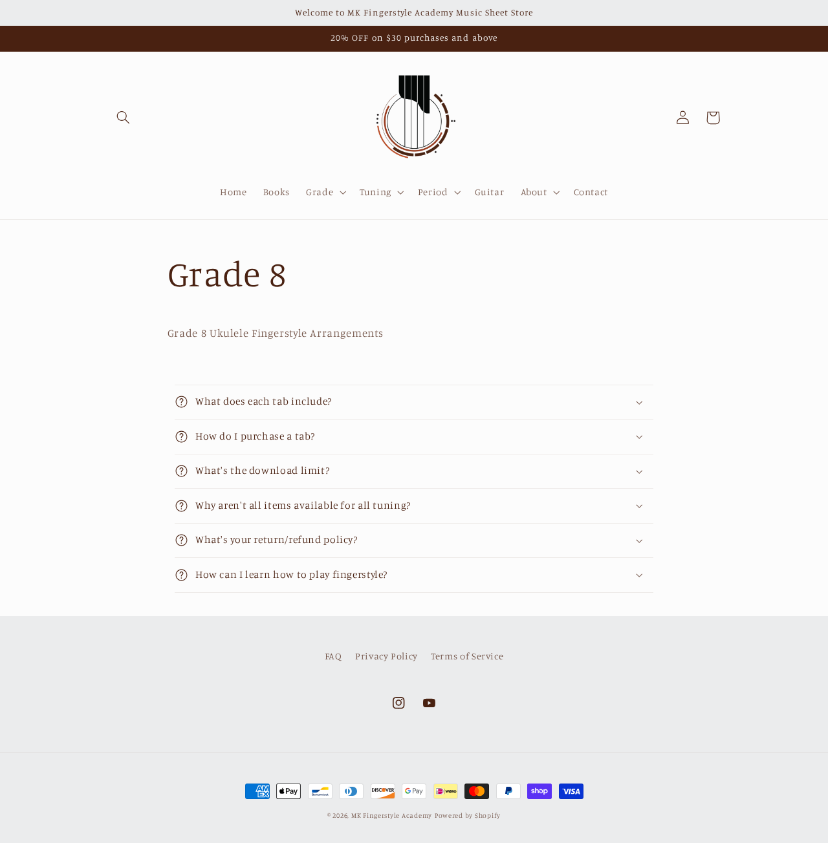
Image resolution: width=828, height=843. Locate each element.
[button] (123, 118)
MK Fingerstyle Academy (391, 815)
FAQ (333, 655)
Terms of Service (467, 655)
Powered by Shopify (468, 815)
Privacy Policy (386, 655)
